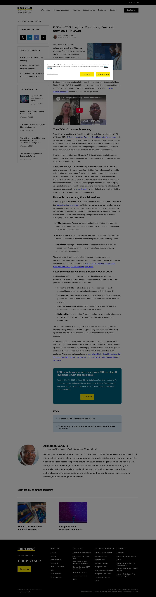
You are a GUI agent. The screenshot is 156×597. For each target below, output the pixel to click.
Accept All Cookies (103, 74)
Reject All (87, 74)
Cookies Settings (52, 74)
